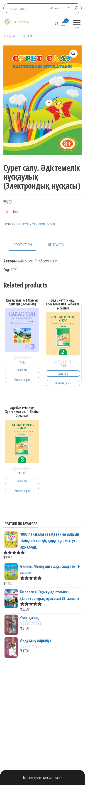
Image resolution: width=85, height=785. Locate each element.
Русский (28, 35)
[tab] (26, 245)
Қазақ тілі (9, 35)
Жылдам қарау (22, 380)
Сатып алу (22, 370)
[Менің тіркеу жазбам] (56, 23)
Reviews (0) (56, 244)
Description (23, 244)
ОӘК (18, 224)
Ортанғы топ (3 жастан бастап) (38, 224)
